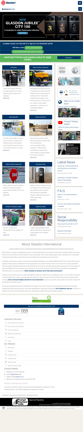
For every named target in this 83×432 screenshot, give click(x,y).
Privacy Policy (12, 355)
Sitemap (10, 351)
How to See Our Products (15, 323)
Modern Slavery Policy (15, 365)
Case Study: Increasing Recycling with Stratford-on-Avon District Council (67, 168)
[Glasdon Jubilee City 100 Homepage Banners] (41, 26)
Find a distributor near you (63, 288)
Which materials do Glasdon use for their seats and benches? (43, 271)
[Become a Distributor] (69, 81)
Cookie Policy (12, 358)
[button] (80, 9)
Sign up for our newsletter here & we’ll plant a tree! (41, 306)
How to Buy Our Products (16, 326)
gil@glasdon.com (9, 9)
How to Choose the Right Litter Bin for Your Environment (25, 280)
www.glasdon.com (18, 377)
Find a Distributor (13, 330)
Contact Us (11, 337)
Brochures (11, 347)
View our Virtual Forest (33, 47)
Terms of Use (12, 362)
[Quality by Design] (69, 149)
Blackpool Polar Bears (64, 231)
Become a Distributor (14, 334)
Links (9, 341)
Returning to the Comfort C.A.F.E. (67, 224)
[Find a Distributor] (69, 70)
